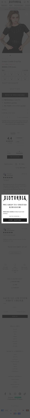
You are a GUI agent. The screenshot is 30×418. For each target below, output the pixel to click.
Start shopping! (15, 220)
